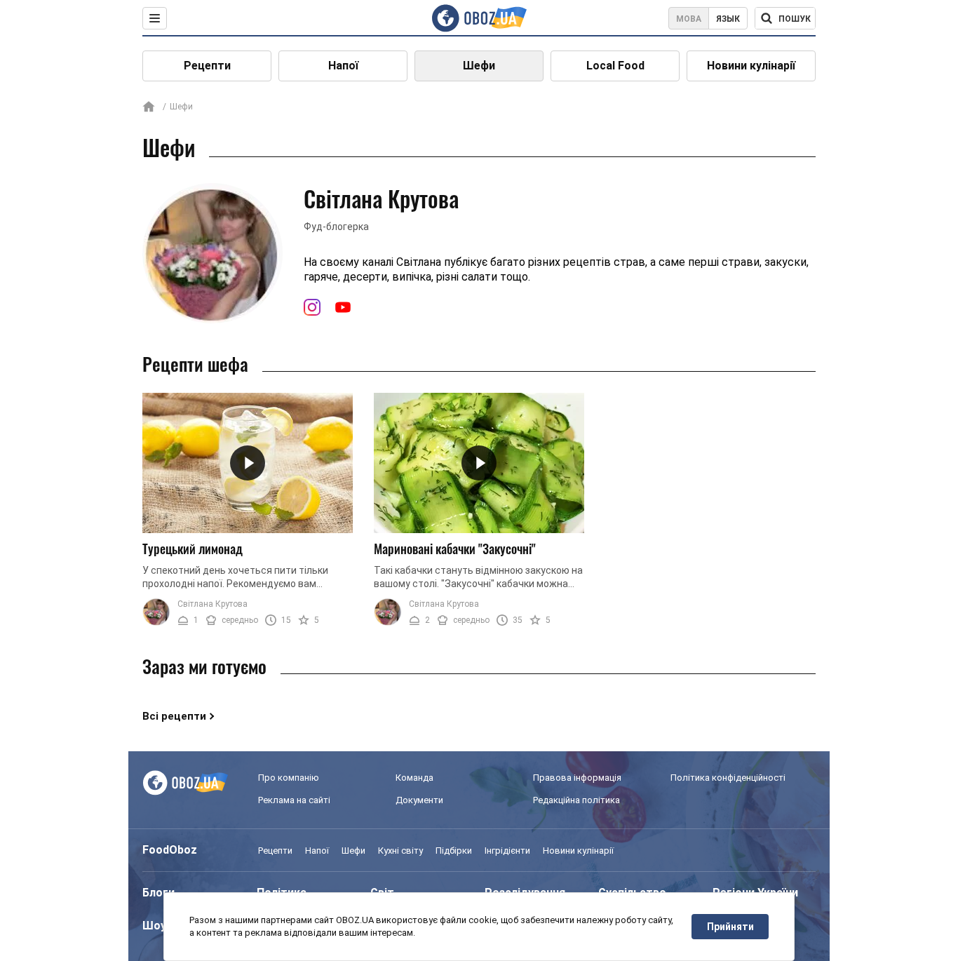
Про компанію (288, 777)
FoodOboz (169, 849)
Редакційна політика (576, 800)
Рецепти (207, 65)
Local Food (615, 65)
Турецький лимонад (192, 548)
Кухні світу (400, 850)
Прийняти (730, 926)
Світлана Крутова (212, 604)
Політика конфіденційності (727, 777)
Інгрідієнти (507, 850)
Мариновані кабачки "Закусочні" (455, 548)
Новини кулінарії (751, 65)
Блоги (158, 892)
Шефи (479, 65)
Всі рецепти (174, 716)
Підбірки (454, 850)
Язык (728, 19)
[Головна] (149, 108)
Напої (343, 65)
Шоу (154, 925)
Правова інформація (577, 777)
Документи (419, 800)
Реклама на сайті (294, 800)
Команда (414, 777)
